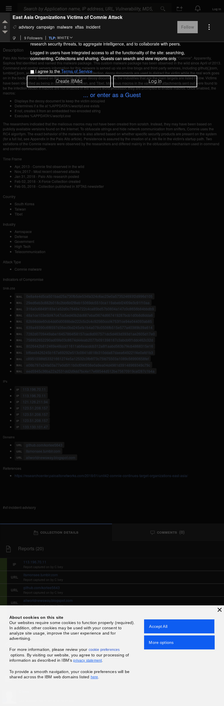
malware (65, 27)
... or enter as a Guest (112, 94)
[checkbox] (32, 72)
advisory (26, 27)
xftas (79, 27)
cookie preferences (104, 650)
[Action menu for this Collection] (209, 27)
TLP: (52, 37)
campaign (45, 27)
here (94, 677)
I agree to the (63, 71)
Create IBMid (69, 81)
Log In (155, 81)
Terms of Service (76, 71)
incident (93, 27)
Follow (187, 27)
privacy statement (87, 660)
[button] (66, 38)
